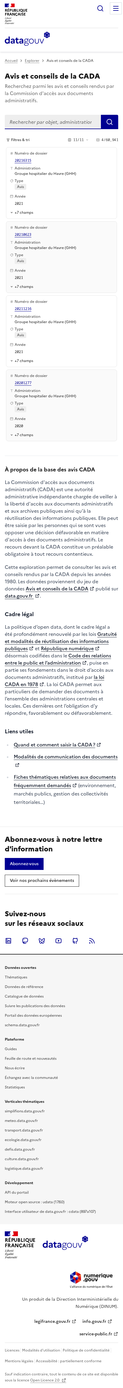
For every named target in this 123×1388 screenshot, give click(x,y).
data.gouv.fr (19, 595)
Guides (11, 1049)
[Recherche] (100, 8)
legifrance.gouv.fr (52, 1321)
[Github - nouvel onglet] (75, 941)
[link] (24, 864)
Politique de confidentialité (86, 1350)
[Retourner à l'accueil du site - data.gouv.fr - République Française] (65, 1245)
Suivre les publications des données (35, 1006)
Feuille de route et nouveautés (30, 1058)
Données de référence (24, 987)
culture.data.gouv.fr (22, 1159)
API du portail (17, 1192)
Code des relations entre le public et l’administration (58, 659)
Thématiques (16, 977)
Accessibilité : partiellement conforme (69, 1361)
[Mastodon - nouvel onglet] (25, 941)
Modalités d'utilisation (41, 1350)
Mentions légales (19, 1361)
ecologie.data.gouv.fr (23, 1140)
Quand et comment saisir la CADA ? (54, 744)
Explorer (32, 60)
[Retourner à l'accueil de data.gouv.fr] (27, 39)
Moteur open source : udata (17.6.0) (34, 1202)
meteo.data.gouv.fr (21, 1120)
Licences (12, 1350)
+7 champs (24, 212)
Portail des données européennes (33, 1015)
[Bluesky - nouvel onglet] (42, 941)
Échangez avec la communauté (31, 1077)
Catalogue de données (24, 996)
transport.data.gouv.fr (24, 1130)
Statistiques (15, 1087)
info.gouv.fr (94, 1321)
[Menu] (116, 8)
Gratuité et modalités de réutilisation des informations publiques (61, 641)
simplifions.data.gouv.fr (25, 1111)
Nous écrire (15, 1068)
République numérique (67, 648)
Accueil (11, 60)
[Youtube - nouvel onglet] (58, 941)
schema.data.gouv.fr (22, 1025)
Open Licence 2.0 (45, 1380)
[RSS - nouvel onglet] (92, 941)
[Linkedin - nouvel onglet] (8, 941)
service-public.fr (95, 1334)
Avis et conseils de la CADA (57, 588)
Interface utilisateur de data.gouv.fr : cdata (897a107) (50, 1211)
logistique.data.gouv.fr (24, 1168)
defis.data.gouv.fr (20, 1149)
